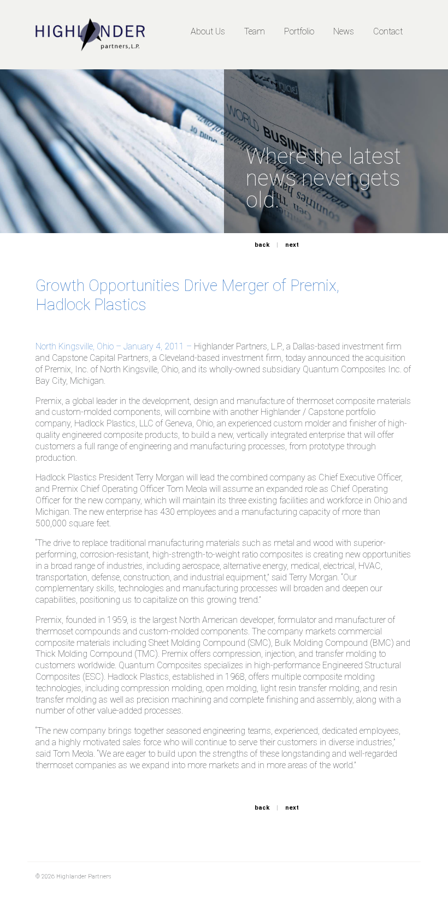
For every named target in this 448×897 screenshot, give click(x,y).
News (343, 31)
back (262, 244)
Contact (388, 31)
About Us (208, 31)
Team (254, 31)
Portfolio (299, 31)
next (292, 244)
